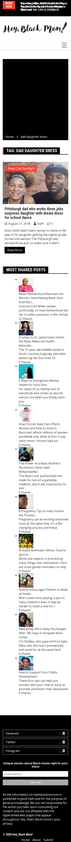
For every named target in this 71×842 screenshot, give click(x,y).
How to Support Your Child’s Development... (38, 674)
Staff (40, 224)
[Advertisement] (35, 97)
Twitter (11, 742)
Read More (14, 250)
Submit (48, 840)
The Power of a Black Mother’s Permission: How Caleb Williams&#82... (40, 467)
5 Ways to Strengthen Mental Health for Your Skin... (39, 383)
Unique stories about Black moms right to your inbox (35, 765)
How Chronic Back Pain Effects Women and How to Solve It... (39, 426)
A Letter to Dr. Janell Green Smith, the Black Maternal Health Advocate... (42, 341)
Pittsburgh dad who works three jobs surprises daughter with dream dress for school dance (34, 213)
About (36, 840)
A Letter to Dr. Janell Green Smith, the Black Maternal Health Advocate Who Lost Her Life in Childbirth (43, 6)
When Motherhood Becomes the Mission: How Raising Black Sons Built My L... (41, 298)
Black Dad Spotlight (21, 168)
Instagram (13, 751)
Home (25, 840)
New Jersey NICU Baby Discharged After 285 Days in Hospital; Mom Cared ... (42, 633)
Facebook (12, 733)
